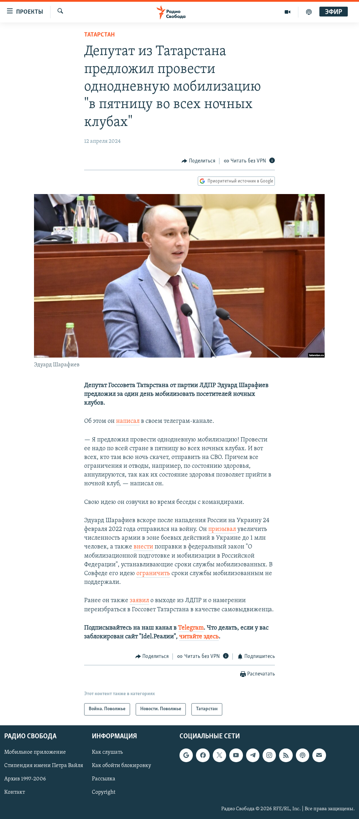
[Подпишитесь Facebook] (202, 755)
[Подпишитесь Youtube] (236, 755)
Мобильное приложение (35, 752)
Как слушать (107, 752)
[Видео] (287, 12)
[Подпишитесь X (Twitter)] (219, 755)
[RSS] (285, 755)
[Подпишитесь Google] (186, 755)
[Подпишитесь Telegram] (252, 755)
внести (143, 547)
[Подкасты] (302, 755)
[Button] (198, 161)
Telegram (191, 628)
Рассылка (103, 779)
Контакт (14, 792)
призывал (222, 529)
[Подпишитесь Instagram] (269, 755)
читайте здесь (199, 637)
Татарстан (99, 35)
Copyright (103, 792)
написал (128, 421)
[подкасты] (308, 12)
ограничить (153, 574)
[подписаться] (319, 755)
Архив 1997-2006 (25, 779)
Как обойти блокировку (121, 765)
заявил (139, 601)
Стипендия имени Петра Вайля (43, 765)
